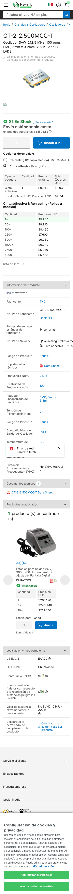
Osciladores (57, 24)
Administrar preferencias (36, 874)
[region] (36, 853)
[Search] (66, 14)
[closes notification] (59, 448)
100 (42, 385)
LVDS (43, 432)
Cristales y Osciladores (29, 24)
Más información (43, 866)
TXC (43, 301)
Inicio (6, 24)
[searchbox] (33, 14)
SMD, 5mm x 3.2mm (48, 398)
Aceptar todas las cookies (36, 886)
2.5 (42, 412)
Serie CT (45, 356)
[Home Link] (28, 5)
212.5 (43, 375)
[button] (5, 5)
